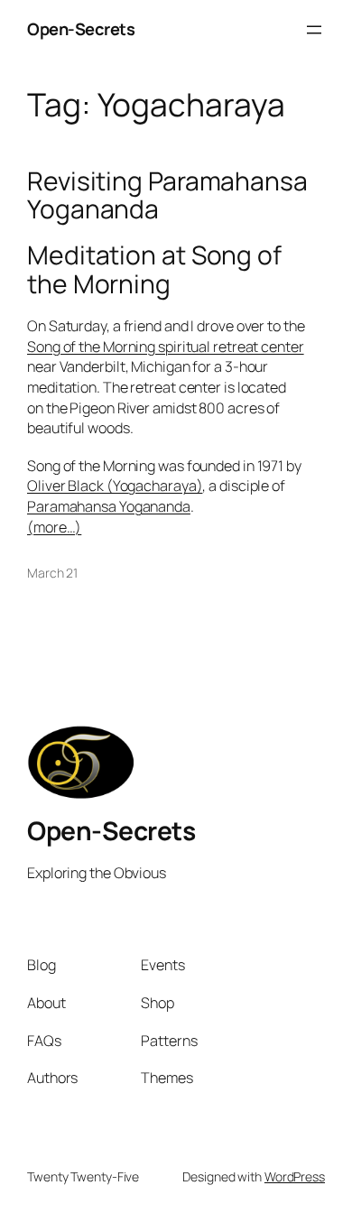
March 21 (52, 572)
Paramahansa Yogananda (108, 506)
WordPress (294, 1176)
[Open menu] (314, 30)
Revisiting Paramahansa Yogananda (167, 196)
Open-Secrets (80, 29)
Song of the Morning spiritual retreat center (165, 346)
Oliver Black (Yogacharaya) (114, 485)
